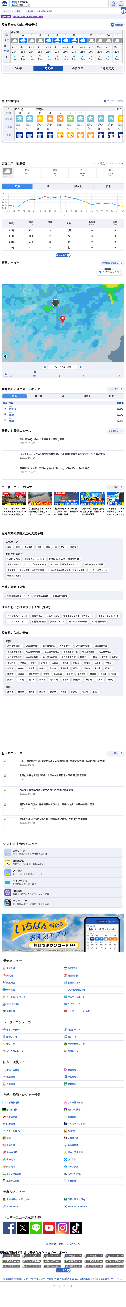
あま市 (70, 674)
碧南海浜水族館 (14, 575)
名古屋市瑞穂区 (33, 652)
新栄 (63, 547)
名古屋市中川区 (70, 652)
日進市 (108, 668)
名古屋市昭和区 (14, 652)
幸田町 (110, 679)
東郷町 (93, 674)
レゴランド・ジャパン (17, 621)
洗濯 (8, 135)
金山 (9, 547)
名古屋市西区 (66, 646)
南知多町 (77, 679)
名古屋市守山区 (14, 657)
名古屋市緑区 (32, 657)
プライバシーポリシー (34, 1278)
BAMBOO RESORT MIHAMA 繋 (64, 559)
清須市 (21, 674)
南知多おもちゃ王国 (94, 564)
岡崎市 (83, 657)
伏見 (48, 547)
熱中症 (8, 119)
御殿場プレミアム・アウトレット (78, 616)
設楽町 (74, 692)
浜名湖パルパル (57, 621)
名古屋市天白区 (69, 657)
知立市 (53, 668)
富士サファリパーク (78, 621)
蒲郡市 (42, 692)
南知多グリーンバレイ (34, 559)
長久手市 (81, 674)
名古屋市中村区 (83, 646)
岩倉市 (87, 668)
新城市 (53, 692)
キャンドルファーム (98, 570)
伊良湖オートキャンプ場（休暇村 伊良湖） (26, 570)
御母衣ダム (37, 616)
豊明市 (98, 668)
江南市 (98, 663)
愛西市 (10, 674)
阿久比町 (54, 679)
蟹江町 (32, 679)
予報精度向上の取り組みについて (62, 1244)
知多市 (42, 668)
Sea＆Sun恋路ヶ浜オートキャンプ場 (68, 570)
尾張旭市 (65, 668)
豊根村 (96, 692)
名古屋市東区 (32, 646)
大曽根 (73, 547)
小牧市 (108, 663)
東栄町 (85, 692)
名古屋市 (29, 547)
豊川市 (21, 692)
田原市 (64, 692)
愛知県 (30, 11)
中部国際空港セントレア (18, 596)
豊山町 (104, 674)
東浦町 (66, 679)
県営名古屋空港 (41, 596)
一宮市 (94, 657)
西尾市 (66, 663)
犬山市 (76, 663)
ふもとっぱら (53, 616)
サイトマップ (117, 1278)
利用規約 (17, 1278)
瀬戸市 (105, 657)
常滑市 (87, 663)
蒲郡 (11, 415)
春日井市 (11, 663)
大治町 (21, 679)
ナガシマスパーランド (17, 616)
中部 (18, 11)
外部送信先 (72, 1278)
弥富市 (46, 674)
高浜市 (76, 668)
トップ (6, 11)
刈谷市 (44, 663)
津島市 (23, 663)
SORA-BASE (13, 559)
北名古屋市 (34, 674)
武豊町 (100, 679)
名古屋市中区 (101, 646)
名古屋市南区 (105, 652)
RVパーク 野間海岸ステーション (66, 564)
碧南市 (34, 663)
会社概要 (7, 1278)
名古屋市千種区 (14, 646)
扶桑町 (10, 679)
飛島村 (42, 679)
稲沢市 (10, 668)
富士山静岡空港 (60, 596)
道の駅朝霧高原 (99, 621)
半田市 (115, 657)
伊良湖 (12, 409)
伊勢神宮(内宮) (39, 621)
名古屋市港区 (88, 652)
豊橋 (11, 421)
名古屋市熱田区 (52, 652)
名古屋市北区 (49, 646)
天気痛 (8, 127)
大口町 (114, 674)
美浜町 (89, 679)
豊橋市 (10, 692)
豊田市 (32, 692)
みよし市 (58, 674)
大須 (18, 547)
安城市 (55, 663)
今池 (39, 547)
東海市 (21, 668)
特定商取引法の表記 (56, 1278)
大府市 (32, 668)
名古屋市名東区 (50, 657)
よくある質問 (102, 1278)
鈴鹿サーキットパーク (108, 616)
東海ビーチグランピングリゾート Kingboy (26, 564)
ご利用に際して (87, 1278)
